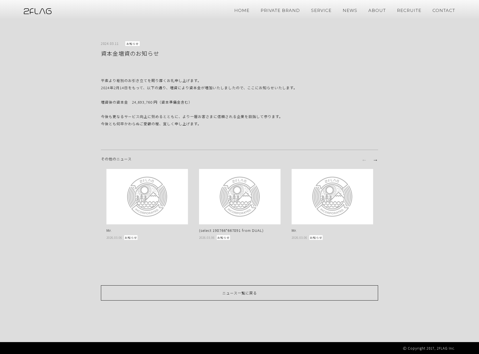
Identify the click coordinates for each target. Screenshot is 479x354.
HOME (241, 10)
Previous (364, 159)
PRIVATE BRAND (280, 10)
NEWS (350, 10)
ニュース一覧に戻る (239, 293)
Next (375, 159)
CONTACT (443, 10)
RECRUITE (409, 10)
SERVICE (321, 10)
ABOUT (377, 10)
